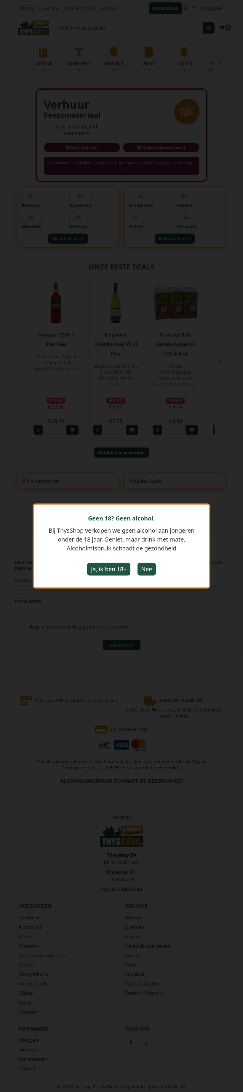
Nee (146, 569)
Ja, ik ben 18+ (109, 569)
